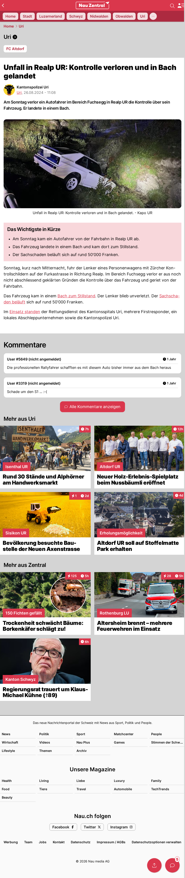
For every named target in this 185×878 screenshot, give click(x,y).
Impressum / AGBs (111, 842)
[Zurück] (3, 5)
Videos (44, 742)
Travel (81, 789)
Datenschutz (80, 842)
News (6, 734)
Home (9, 26)
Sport (80, 734)
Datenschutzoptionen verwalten (156, 842)
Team (28, 842)
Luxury (119, 781)
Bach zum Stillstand (76, 295)
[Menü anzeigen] (181, 5)
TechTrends (160, 789)
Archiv (81, 751)
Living (44, 781)
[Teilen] (154, 865)
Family (156, 781)
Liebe (80, 781)
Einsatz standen (24, 311)
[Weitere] (153, 16)
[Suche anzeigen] (172, 5)
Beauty (7, 797)
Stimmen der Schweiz (168, 742)
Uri (21, 26)
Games (119, 742)
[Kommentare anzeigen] (172, 865)
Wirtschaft (10, 742)
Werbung (11, 842)
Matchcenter (124, 734)
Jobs (42, 842)
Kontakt (59, 842)
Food (5, 789)
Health (7, 781)
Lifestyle (8, 751)
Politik (44, 734)
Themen (45, 751)
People (156, 734)
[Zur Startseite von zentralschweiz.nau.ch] (92, 5)
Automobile (123, 789)
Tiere (43, 789)
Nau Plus (83, 742)
